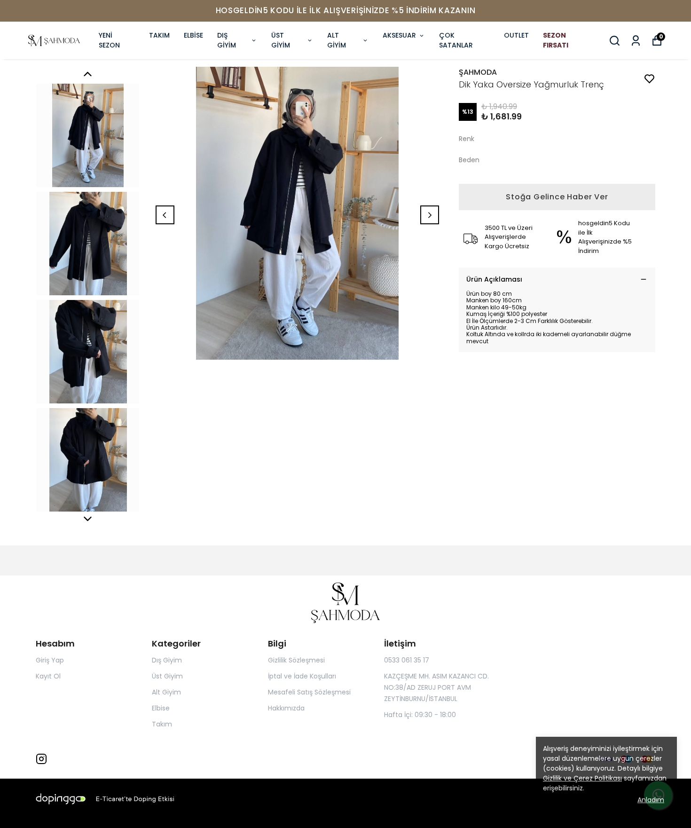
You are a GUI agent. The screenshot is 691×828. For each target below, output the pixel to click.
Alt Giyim (166, 692)
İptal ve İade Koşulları (302, 676)
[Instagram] (41, 759)
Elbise (161, 708)
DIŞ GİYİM (226, 40)
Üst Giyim (167, 676)
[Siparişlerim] (636, 41)
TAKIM (159, 35)
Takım (162, 724)
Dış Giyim (167, 660)
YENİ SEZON (109, 40)
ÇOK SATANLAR (456, 40)
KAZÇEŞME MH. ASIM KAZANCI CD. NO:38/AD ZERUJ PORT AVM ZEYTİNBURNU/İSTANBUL (436, 687)
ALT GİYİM (336, 40)
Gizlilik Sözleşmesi (296, 660)
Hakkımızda (286, 708)
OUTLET (516, 35)
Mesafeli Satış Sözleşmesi (309, 692)
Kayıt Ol (48, 676)
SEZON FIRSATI (555, 40)
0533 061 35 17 (406, 660)
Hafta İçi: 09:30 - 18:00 (420, 714)
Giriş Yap (50, 660)
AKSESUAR (399, 35)
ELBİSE (193, 35)
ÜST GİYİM (280, 40)
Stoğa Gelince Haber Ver (557, 196)
